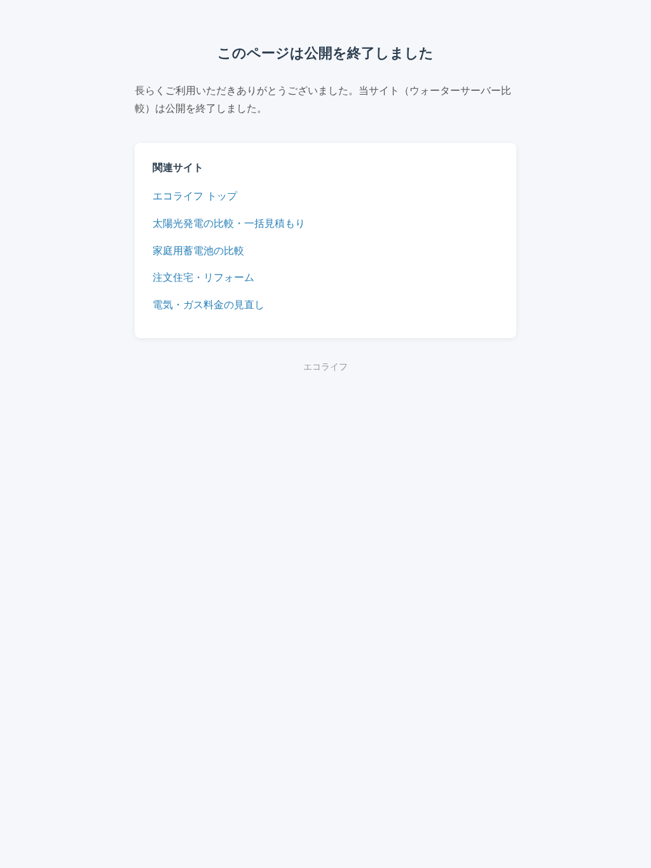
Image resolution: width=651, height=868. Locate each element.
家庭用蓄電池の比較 (198, 250)
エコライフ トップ (195, 195)
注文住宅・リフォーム (203, 277)
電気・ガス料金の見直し (208, 304)
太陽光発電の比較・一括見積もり (229, 223)
